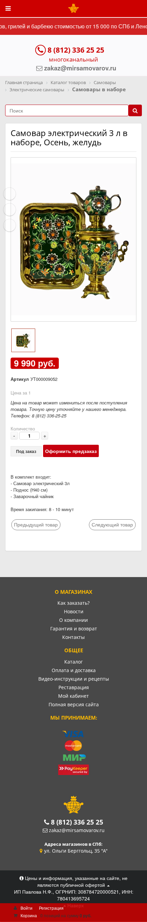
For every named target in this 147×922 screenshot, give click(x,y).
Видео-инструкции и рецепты (73, 679)
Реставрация (73, 687)
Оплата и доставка (74, 670)
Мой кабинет (73, 696)
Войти (26, 908)
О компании (73, 620)
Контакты (73, 637)
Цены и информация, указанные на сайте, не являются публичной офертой (76, 881)
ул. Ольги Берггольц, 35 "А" (76, 850)
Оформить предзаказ (71, 450)
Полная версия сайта (74, 704)
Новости (73, 611)
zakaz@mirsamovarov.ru (77, 830)
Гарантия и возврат (73, 628)
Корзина (29, 915)
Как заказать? (73, 603)
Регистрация (51, 908)
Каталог (73, 661)
